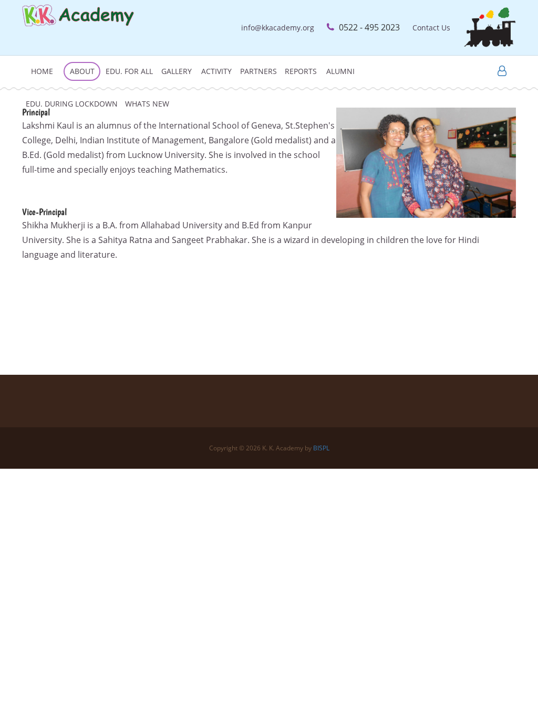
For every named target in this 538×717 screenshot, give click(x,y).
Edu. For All (129, 71)
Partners (258, 71)
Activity (216, 71)
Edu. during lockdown (72, 104)
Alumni (340, 71)
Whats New (147, 104)
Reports (301, 71)
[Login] (502, 72)
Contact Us (431, 28)
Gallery (176, 71)
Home (42, 71)
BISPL (321, 448)
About (82, 71)
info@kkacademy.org (277, 28)
